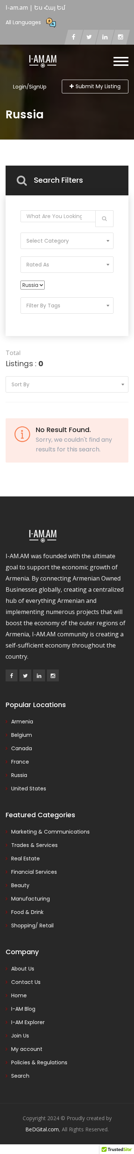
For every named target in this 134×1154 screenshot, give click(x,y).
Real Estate (25, 858)
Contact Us (26, 982)
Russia (19, 775)
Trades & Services (34, 845)
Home (19, 995)
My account (26, 1049)
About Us (22, 968)
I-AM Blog (23, 1009)
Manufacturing (30, 898)
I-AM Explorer (28, 1022)
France (20, 761)
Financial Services (34, 872)
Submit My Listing (98, 86)
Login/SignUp (30, 86)
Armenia (22, 721)
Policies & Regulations (39, 1062)
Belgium (21, 735)
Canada (21, 748)
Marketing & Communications (50, 831)
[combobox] (67, 241)
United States (28, 788)
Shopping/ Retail (32, 925)
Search (20, 1076)
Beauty (20, 885)
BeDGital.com (42, 1129)
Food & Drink (27, 912)
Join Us (20, 1035)
